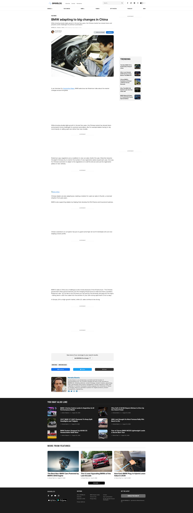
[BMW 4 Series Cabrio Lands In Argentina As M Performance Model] (52, 408)
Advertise (67, 3)
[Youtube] (134, 3)
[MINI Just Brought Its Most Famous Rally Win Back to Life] (103, 419)
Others (63, 27)
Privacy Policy (93, 498)
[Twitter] (131, 3)
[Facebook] (127, 3)
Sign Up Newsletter (107, 496)
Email (105, 369)
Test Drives (67, 8)
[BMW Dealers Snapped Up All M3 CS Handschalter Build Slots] (52, 430)
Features (53, 15)
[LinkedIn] (77, 391)
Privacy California (81, 501)
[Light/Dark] (141, 3)
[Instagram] (138, 3)
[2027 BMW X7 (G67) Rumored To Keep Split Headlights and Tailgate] (52, 419)
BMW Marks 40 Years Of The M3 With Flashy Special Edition (126, 97)
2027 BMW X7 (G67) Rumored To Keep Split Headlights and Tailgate (76, 420)
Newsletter (79, 3)
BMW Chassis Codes (95, 494)
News (82, 8)
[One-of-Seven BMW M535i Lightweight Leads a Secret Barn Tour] (103, 430)
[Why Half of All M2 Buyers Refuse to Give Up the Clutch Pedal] (103, 408)
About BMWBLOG (81, 494)
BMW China (54, 364)
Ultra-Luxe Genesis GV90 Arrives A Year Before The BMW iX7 (126, 73)
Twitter (83, 369)
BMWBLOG (53, 27)
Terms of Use (93, 496)
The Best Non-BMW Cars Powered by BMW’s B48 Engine (63, 475)
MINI (144, 8)
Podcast (129, 8)
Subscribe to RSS (81, 498)
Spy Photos (113, 8)
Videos (97, 8)
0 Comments (110, 32)
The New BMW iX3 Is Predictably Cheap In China (126, 66)
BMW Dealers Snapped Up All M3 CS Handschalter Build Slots (73, 431)
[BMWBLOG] (59, 491)
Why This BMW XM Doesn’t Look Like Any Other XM (126, 90)
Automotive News (68, 88)
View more (96, 483)
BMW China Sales (62, 364)
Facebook (61, 369)
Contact (73, 3)
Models (49, 8)
